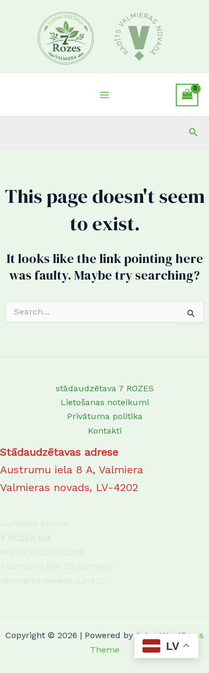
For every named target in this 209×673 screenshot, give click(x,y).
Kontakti (105, 431)
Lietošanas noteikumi (105, 402)
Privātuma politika (105, 416)
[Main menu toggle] (104, 95)
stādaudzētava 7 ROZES (105, 388)
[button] (193, 132)
